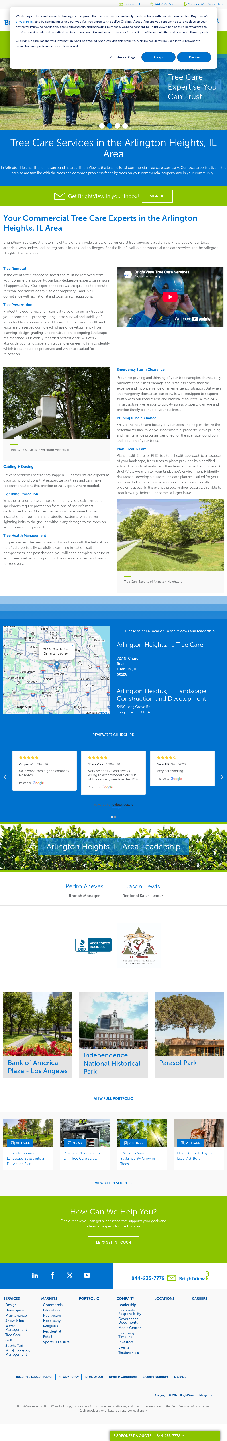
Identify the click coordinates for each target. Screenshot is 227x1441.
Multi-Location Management (17, 1352)
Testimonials (128, 1353)
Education (51, 1310)
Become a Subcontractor (34, 1377)
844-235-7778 (147, 1278)
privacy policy (25, 21)
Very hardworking (170, 771)
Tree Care (13, 1335)
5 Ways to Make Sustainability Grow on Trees (138, 1158)
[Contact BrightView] (171, 1278)
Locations (164, 1298)
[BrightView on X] (71, 1276)
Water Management (16, 1327)
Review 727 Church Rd (113, 735)
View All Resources (113, 1183)
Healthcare (52, 1315)
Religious (50, 1326)
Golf (8, 1340)
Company (125, 1298)
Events (123, 1347)
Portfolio (89, 1298)
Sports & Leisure (56, 1342)
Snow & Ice (14, 1321)
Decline (194, 57)
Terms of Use (93, 1377)
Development (16, 1310)
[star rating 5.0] (113, 757)
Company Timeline (126, 1335)
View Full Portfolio (113, 1098)
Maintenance (16, 1315)
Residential (52, 1331)
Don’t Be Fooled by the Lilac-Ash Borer (195, 1156)
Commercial (53, 1305)
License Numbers (155, 1377)
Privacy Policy (68, 1377)
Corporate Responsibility (129, 1312)
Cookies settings (122, 57)
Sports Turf (14, 1345)
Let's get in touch (113, 1242)
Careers (199, 1298)
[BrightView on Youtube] (87, 1276)
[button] (57, 665)
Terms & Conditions (122, 1377)
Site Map (180, 1377)
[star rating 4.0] (182, 757)
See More (37, 1024)
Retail (47, 1337)
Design (11, 1305)
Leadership (127, 1305)
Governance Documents (128, 1320)
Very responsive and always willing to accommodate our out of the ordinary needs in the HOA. (113, 775)
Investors (125, 1342)
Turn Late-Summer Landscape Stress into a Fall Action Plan (25, 1158)
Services (12, 1298)
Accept (158, 57)
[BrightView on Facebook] (53, 1276)
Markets (49, 1298)
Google (104, 712)
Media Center (129, 1328)
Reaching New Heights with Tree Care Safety (82, 1156)
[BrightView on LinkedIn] (36, 1276)
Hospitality (52, 1321)
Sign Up (157, 196)
